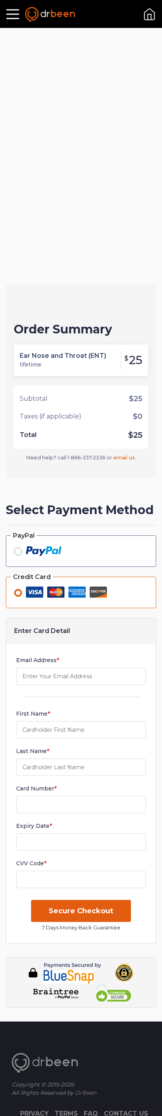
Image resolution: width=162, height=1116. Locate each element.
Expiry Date (34, 825)
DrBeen (85, 1092)
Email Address (37, 660)
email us (124, 457)
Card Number (36, 788)
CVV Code (31, 863)
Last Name (32, 751)
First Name (33, 713)
